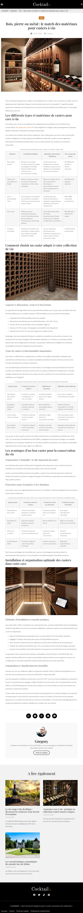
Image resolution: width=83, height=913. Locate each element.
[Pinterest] (49, 895)
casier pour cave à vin (26, 127)
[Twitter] (39, 895)
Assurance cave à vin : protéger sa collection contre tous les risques (59, 810)
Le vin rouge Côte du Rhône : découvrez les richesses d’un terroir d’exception (22, 811)
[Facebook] (34, 895)
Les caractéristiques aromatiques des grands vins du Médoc (21, 862)
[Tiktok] (44, 895)
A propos (4, 911)
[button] (2, 4)
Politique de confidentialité (40, 911)
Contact (12, 911)
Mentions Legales (22, 911)
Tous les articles (42, 753)
